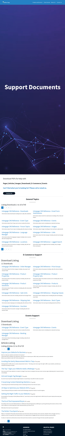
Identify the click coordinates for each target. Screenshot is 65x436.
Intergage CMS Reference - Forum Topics (16, 226)
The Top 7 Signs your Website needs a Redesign (17, 369)
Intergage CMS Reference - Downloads (15, 211)
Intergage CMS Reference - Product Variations (14, 284)
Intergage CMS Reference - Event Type (15, 221)
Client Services (47, 2)
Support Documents (47, 431)
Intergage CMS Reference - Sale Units (14, 293)
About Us (53, 2)
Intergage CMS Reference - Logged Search (47, 242)
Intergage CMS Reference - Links (44, 232)
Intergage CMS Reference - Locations (14, 242)
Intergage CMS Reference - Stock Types (46, 300)
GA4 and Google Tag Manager (11, 376)
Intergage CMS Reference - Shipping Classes (48, 293)
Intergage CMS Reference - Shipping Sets (16, 300)
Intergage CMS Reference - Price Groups (46, 266)
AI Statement (46, 434)
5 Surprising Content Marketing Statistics (15, 382)
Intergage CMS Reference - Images (45, 226)
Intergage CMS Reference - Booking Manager (14, 334)
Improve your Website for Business (13, 352)
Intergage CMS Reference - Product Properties (14, 275)
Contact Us (59, 2)
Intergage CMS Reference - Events (44, 221)
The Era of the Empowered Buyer (12, 401)
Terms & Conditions (47, 432)
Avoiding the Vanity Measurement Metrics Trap (17, 361)
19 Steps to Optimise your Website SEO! (15, 388)
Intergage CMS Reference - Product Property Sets (45, 275)
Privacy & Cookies (47, 429)
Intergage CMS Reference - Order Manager (16, 266)
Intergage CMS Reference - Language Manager (14, 233)
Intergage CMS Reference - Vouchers (14, 306)
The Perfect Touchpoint (9, 411)
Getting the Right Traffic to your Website (15, 394)
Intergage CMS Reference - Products (45, 283)
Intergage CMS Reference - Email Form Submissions (46, 212)
